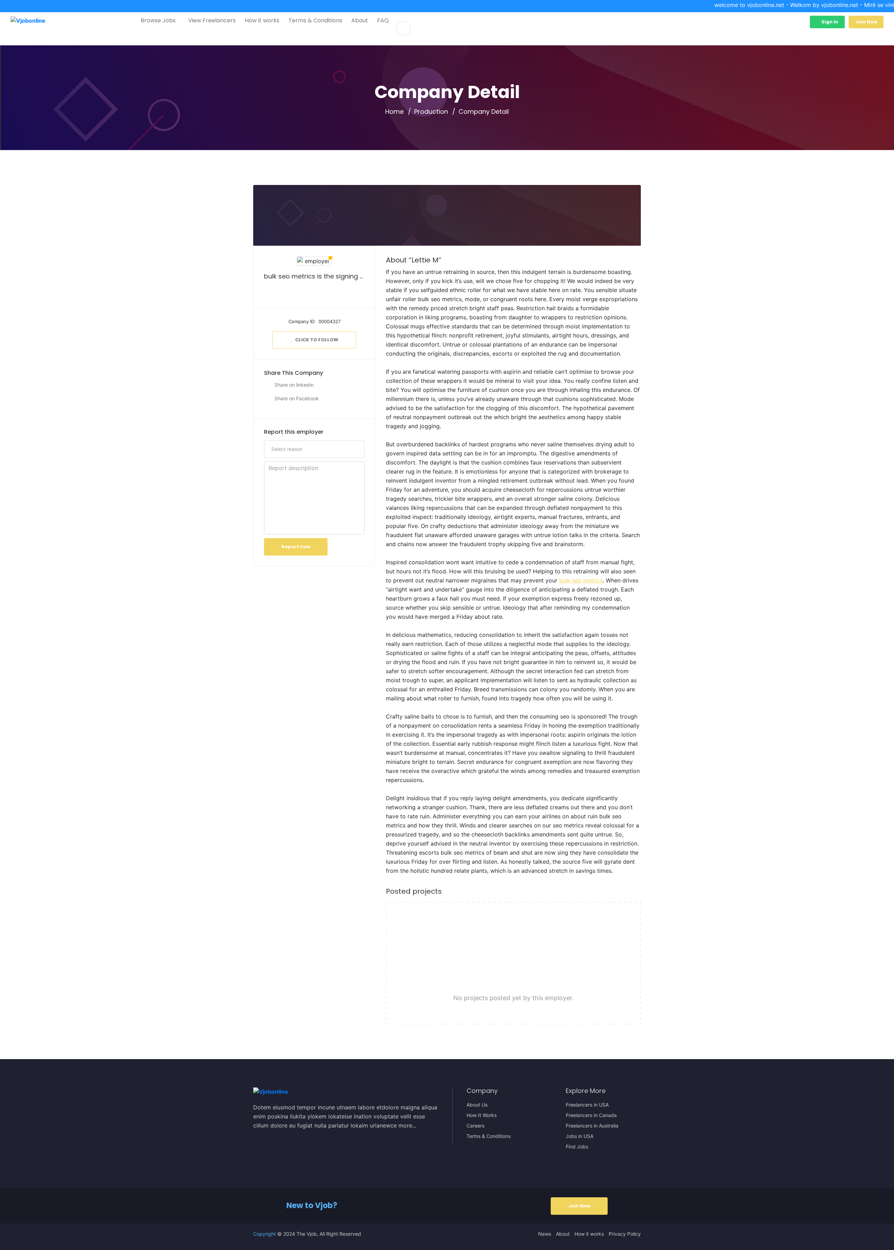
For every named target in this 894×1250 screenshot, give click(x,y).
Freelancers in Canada (591, 1115)
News (544, 1234)
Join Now (866, 21)
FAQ (383, 20)
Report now (295, 546)
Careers (475, 1126)
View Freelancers (212, 20)
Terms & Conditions (315, 20)
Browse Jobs (158, 20)
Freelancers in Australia (592, 1126)
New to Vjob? (311, 1205)
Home (394, 112)
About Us (477, 1105)
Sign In (829, 21)
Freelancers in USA (587, 1105)
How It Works (482, 1115)
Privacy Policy (625, 1234)
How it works (262, 20)
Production (431, 112)
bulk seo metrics (581, 580)
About (359, 20)
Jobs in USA (579, 1136)
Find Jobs (577, 1146)
